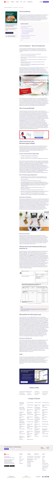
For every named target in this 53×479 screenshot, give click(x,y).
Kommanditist (37, 67)
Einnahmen (44, 115)
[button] (13, 1)
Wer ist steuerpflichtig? (24, 27)
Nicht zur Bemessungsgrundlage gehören (27, 31)
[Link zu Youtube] (46, 476)
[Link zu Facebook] (42, 476)
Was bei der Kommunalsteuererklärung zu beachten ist (28, 35)
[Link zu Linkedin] (48, 476)
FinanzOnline (35, 260)
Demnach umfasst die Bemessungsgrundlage (28, 30)
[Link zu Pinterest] (45, 476)
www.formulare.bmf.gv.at (38, 303)
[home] (6, 2)
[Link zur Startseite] (6, 454)
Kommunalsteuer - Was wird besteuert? (26, 26)
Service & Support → (7, 456)
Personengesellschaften (22, 120)
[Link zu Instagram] (44, 476)
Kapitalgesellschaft (34, 64)
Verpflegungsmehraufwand (42, 170)
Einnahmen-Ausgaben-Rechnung (32, 309)
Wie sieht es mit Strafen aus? (26, 38)
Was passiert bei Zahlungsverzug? (25, 36)
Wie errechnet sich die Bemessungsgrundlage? (27, 28)
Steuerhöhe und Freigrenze (25, 32)
